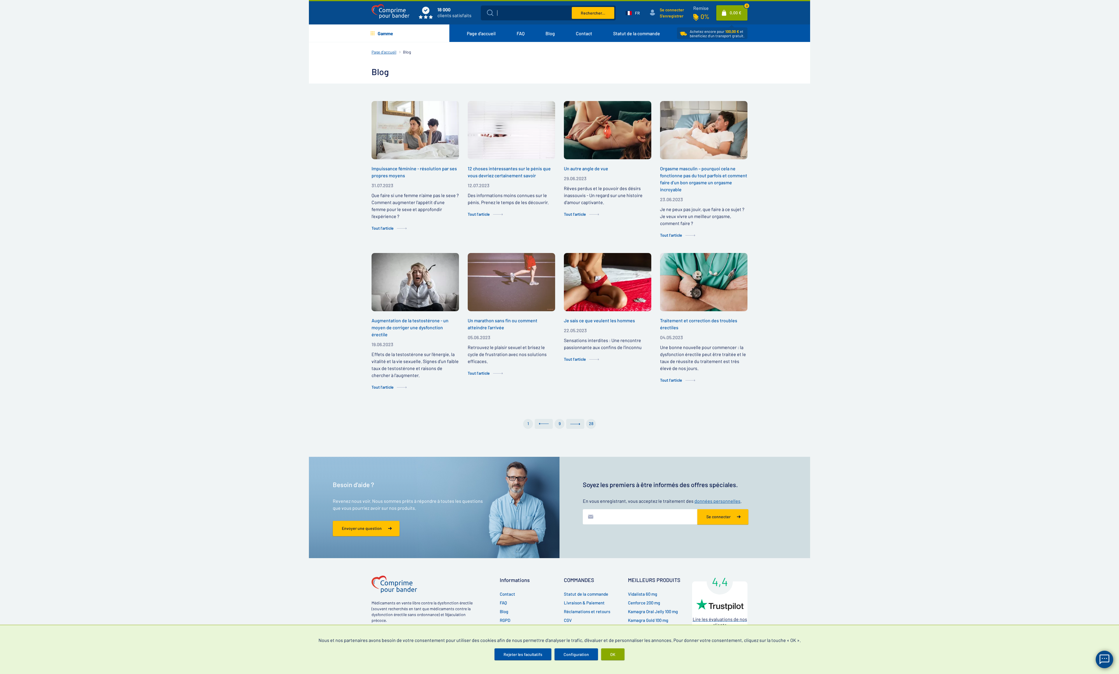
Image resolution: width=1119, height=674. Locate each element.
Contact (584, 33)
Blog (550, 33)
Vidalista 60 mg (642, 594)
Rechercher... (593, 12)
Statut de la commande (636, 33)
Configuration (576, 654)
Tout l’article (383, 228)
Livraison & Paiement (584, 602)
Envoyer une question (362, 528)
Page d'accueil (481, 33)
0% (705, 16)
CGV (568, 620)
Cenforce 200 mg (644, 602)
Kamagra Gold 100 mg (648, 620)
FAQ (521, 33)
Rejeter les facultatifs (523, 654)
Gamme (385, 33)
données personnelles (717, 501)
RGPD (505, 620)
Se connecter (672, 9)
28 (591, 423)
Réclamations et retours (587, 611)
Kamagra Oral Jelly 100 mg (653, 611)
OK (612, 654)
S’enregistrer (671, 15)
